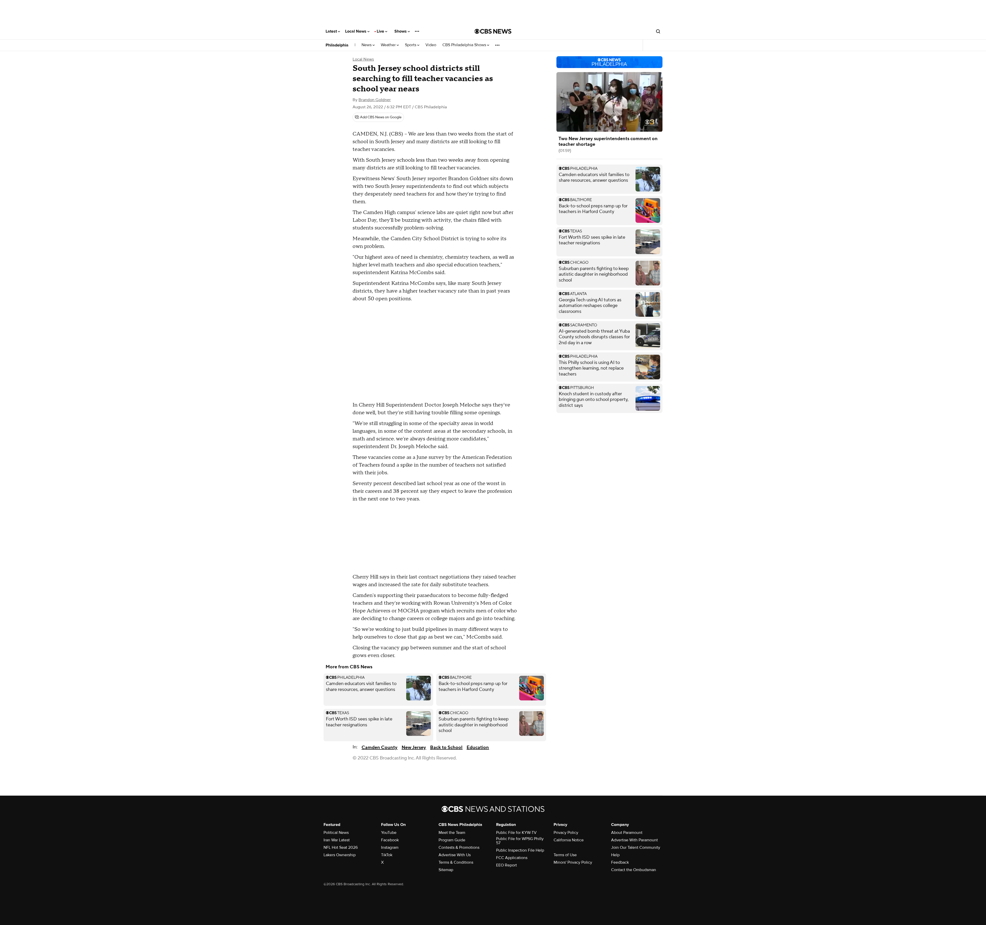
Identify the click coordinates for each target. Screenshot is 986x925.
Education (478, 747)
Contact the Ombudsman (633, 870)
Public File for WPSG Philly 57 (520, 841)
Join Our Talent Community (635, 847)
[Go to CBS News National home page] (493, 31)
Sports (411, 45)
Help (615, 855)
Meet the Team (452, 833)
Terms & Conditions (456, 862)
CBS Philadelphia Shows (464, 45)
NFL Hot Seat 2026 (341, 847)
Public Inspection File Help (520, 850)
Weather (389, 45)
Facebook (390, 840)
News (367, 45)
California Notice (569, 840)
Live (381, 31)
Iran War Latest (337, 840)
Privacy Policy (566, 833)
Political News (336, 833)
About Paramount (626, 833)
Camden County (379, 747)
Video (430, 45)
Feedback (620, 862)
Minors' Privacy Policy (573, 862)
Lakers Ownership (340, 855)
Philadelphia (337, 45)
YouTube (388, 833)
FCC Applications (511, 858)
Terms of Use (565, 855)
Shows (401, 31)
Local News (356, 31)
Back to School (446, 747)
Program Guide (452, 840)
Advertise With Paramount (634, 840)
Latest (332, 31)
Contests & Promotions (459, 847)
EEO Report (506, 865)
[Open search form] (658, 31)
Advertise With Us (455, 855)
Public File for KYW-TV (516, 833)
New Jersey (414, 747)
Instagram (390, 847)
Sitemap (446, 870)
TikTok (386, 855)
